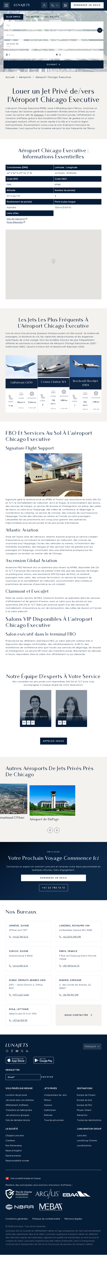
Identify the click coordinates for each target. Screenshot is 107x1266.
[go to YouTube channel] (17, 1051)
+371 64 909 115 (19, 1020)
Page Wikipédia (15, 222)
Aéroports (25, 77)
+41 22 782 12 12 (53, 887)
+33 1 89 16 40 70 (71, 965)
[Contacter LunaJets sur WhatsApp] (65, 5)
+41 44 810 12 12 (20, 965)
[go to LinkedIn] (27, 1051)
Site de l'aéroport (16, 219)
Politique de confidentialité (46, 1218)
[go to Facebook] (12, 1051)
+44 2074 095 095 (72, 936)
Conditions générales (17, 1218)
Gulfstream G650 (21, 382)
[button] (55, 5)
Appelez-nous (53, 741)
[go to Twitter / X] (22, 1051)
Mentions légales (73, 1218)
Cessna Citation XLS (53, 382)
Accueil (10, 77)
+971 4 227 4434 (20, 994)
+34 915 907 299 (70, 994)
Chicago (38, 115)
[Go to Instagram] (7, 1051)
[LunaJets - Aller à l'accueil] (22, 5)
